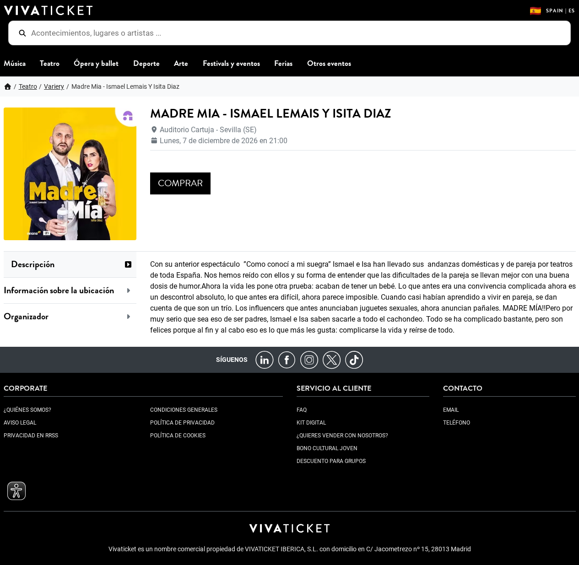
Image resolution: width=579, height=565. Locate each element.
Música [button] (15, 63)
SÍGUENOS (232, 359)
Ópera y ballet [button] (96, 63)
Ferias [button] (283, 63)
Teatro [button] (50, 63)
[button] (70, 264)
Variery (54, 86)
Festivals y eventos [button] (231, 63)
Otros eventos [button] (329, 63)
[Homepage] (8, 86)
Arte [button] (181, 63)
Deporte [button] (146, 63)
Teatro (28, 86)
